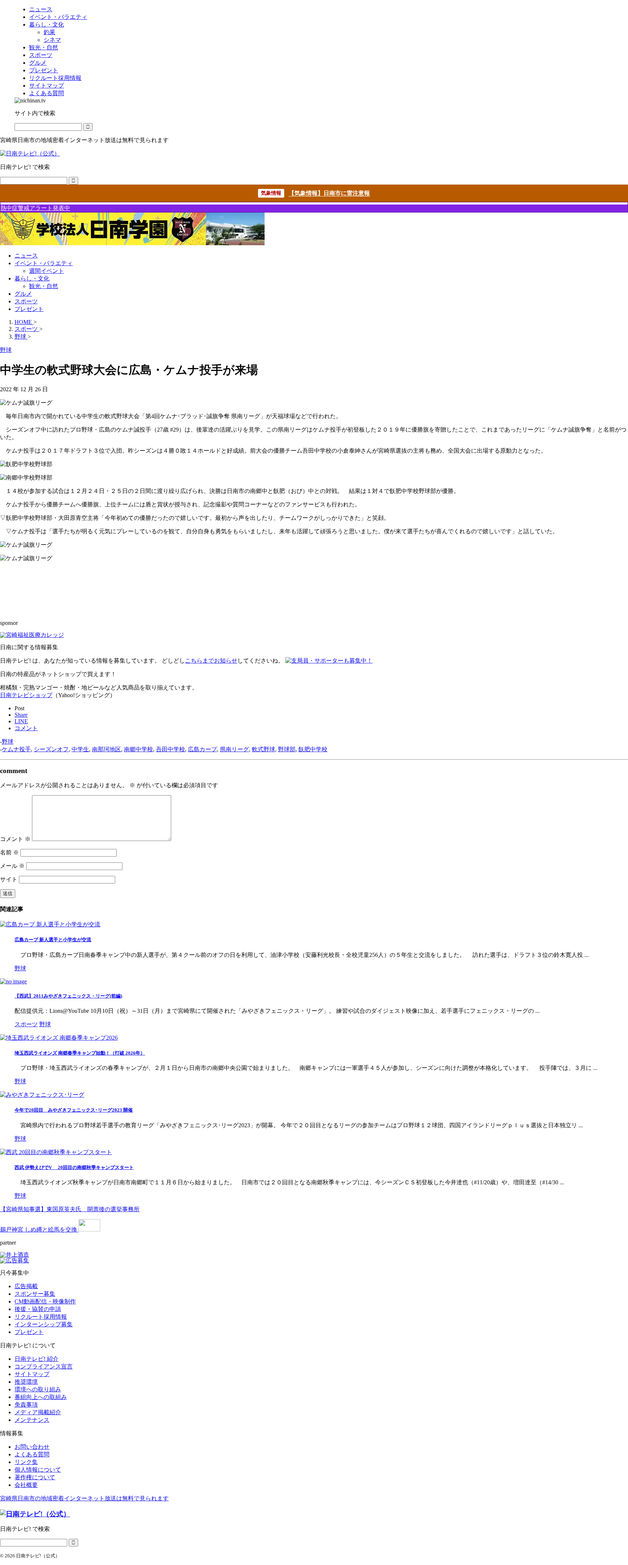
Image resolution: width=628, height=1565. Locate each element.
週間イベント (46, 271)
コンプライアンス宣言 (44, 1366)
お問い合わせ (32, 1447)
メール (12, 866)
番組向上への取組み (41, 1397)
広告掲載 (26, 1286)
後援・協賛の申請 (38, 1309)
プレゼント (29, 309)
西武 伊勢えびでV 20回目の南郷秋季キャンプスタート (74, 1167)
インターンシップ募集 (44, 1324)
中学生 (80, 749)
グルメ (23, 294)
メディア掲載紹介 (38, 1412)
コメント (15, 839)
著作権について (35, 1477)
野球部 (286, 749)
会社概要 (26, 1485)
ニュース (26, 255)
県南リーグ (234, 749)
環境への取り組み (38, 1389)
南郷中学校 (138, 749)
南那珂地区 (106, 749)
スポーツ (26, 301)
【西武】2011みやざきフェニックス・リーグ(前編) (68, 996)
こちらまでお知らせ (211, 661)
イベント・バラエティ (44, 263)
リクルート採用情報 (41, 1317)
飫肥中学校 (312, 749)
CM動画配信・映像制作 (45, 1301)
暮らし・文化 (32, 278)
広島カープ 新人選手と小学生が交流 (53, 939)
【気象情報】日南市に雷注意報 (329, 193)
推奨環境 (26, 1382)
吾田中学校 (170, 749)
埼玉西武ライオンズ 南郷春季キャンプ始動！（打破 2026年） (80, 1053)
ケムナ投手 (16, 749)
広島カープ (202, 749)
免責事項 (26, 1405)
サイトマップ (32, 1374)
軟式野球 (263, 749)
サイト (8, 879)
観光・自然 (43, 286)
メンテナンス (32, 1420)
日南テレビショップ (26, 695)
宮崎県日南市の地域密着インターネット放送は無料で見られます (84, 1498)
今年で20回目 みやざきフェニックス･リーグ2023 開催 (74, 1110)
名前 (9, 852)
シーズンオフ (51, 749)
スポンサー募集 (35, 1294)
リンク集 (26, 1462)
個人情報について (38, 1470)
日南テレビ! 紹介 (37, 1359)
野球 (7, 742)
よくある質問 (32, 1454)
